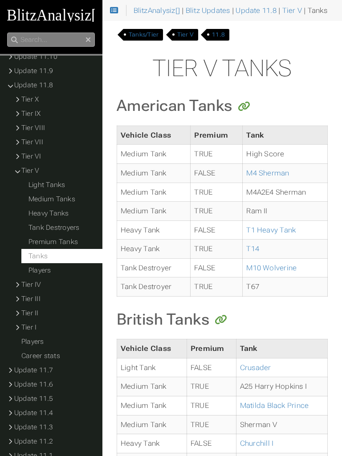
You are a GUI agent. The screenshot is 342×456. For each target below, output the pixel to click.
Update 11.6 (33, 384)
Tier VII (32, 142)
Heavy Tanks (48, 213)
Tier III (31, 299)
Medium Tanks (51, 199)
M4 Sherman (267, 173)
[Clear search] (88, 40)
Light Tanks (46, 185)
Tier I (29, 327)
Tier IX (31, 114)
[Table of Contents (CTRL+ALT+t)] (114, 10)
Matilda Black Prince (274, 405)
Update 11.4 (33, 413)
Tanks (38, 256)
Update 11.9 (33, 71)
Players (39, 270)
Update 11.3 (33, 427)
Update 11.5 (33, 399)
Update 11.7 (33, 370)
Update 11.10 (35, 57)
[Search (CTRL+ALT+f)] (14, 40)
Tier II (30, 313)
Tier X (30, 99)
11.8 (218, 34)
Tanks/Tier (144, 34)
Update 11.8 (33, 85)
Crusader (255, 367)
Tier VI (31, 156)
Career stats (40, 356)
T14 (252, 248)
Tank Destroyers (53, 228)
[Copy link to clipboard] (244, 107)
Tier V (185, 34)
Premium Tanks (53, 242)
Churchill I (257, 443)
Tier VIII (33, 128)
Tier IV (31, 285)
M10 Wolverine (271, 268)
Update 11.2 (33, 441)
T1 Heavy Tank (271, 230)
